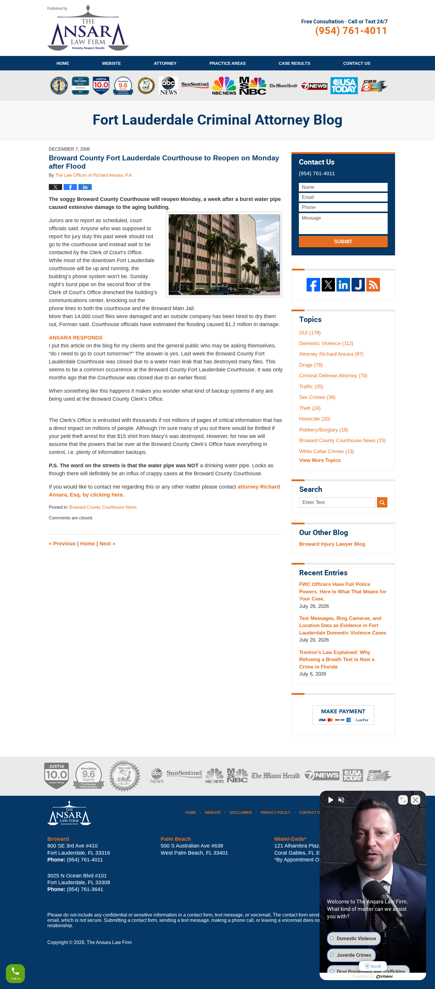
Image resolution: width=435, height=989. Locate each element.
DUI (310, 333)
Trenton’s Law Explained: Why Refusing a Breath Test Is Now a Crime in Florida (336, 660)
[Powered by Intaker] (385, 976)
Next (107, 544)
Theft (310, 408)
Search (382, 502)
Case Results (294, 63)
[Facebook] (313, 284)
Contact (356, 63)
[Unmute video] (330, 800)
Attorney (165, 63)
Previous (62, 544)
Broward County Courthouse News (103, 507)
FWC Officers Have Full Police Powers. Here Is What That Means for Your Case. (342, 592)
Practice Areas (228, 63)
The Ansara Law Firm (109, 942)
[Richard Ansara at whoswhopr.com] (124, 776)
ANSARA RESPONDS (76, 338)
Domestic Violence (326, 343)
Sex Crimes (317, 397)
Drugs (311, 365)
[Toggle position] (403, 800)
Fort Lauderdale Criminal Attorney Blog (88, 27)
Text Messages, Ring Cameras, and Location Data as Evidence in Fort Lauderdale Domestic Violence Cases (342, 626)
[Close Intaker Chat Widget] (415, 800)
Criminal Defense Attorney (333, 375)
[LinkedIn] (343, 284)
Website (111, 63)
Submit (343, 241)
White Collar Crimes (326, 451)
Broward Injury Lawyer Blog (332, 544)
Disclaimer (241, 813)
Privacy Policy (275, 813)
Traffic (311, 386)
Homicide (314, 419)
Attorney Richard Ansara (331, 354)
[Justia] (358, 284)
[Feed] (373, 284)
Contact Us (310, 813)
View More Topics (320, 460)
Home (63, 63)
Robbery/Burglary (323, 430)
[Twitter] (328, 284)
